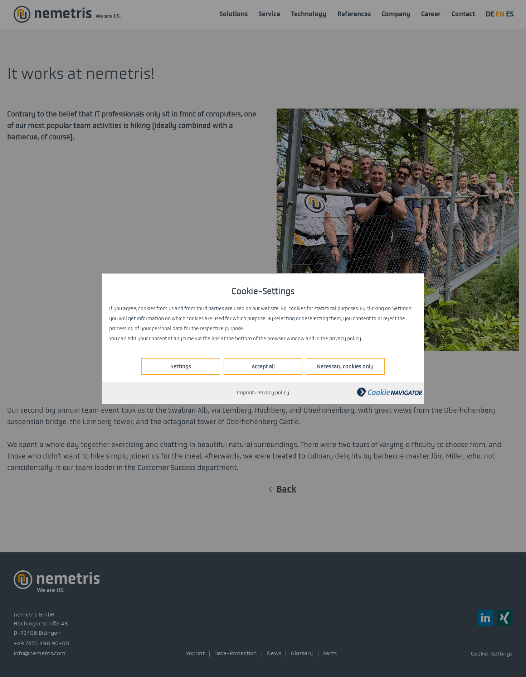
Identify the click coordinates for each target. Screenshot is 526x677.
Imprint (245, 393)
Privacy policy (273, 393)
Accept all (263, 366)
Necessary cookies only (345, 366)
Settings (181, 366)
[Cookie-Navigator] (389, 395)
